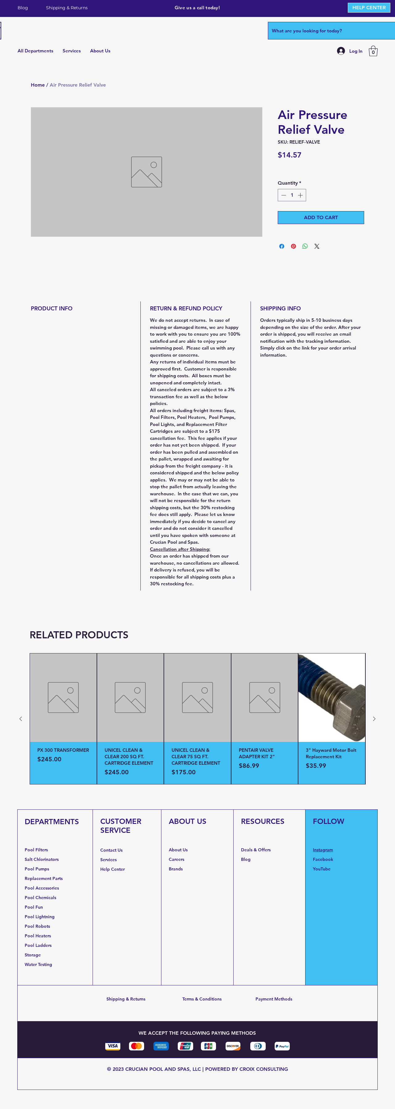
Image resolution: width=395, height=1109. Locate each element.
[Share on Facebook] (281, 246)
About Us (178, 850)
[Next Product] (374, 718)
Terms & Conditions (202, 999)
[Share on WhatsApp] (305, 246)
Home (38, 85)
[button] (373, 51)
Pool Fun (34, 907)
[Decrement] (283, 195)
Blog (246, 859)
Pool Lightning (40, 916)
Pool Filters (36, 850)
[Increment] (301, 195)
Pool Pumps (37, 869)
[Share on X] (317, 246)
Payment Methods (274, 999)
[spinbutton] (292, 195)
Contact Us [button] (111, 850)
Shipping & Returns (125, 999)
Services (108, 859)
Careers (176, 859)
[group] (197, 719)
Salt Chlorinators (42, 859)
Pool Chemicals (40, 897)
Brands (176, 869)
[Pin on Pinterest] (293, 246)
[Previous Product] (20, 718)
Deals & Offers (256, 850)
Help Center (113, 869)
